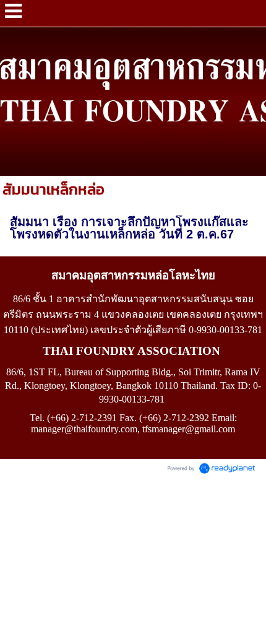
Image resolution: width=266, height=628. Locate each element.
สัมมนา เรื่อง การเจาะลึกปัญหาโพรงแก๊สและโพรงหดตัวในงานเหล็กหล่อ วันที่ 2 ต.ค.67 (129, 228)
